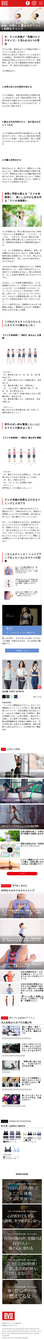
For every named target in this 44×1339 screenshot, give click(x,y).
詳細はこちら (22, 651)
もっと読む (22, 873)
